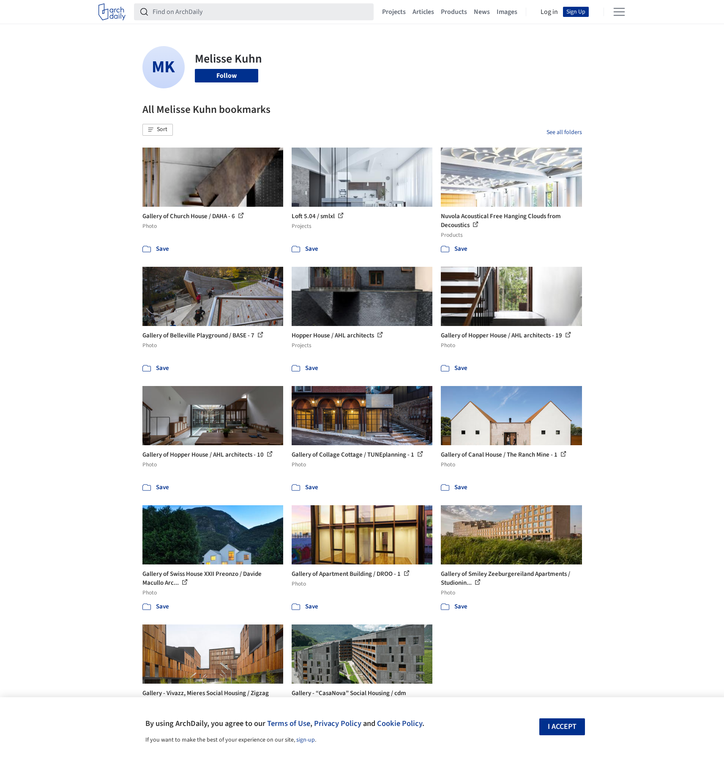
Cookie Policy (399, 723)
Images (507, 11)
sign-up (305, 740)
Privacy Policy (337, 723)
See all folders (564, 132)
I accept (562, 726)
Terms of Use (288, 723)
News (482, 11)
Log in (549, 11)
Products (454, 11)
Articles (423, 11)
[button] (157, 130)
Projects (394, 11)
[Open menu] (619, 12)
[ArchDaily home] (112, 11)
